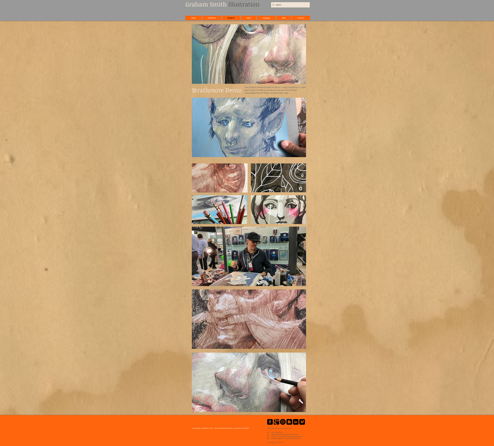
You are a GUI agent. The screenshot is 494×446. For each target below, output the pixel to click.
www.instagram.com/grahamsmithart (285, 438)
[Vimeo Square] (302, 422)
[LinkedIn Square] (296, 422)
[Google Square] (276, 422)
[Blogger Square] (289, 422)
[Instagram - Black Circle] (283, 422)
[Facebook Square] (270, 422)
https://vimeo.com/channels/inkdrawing (286, 436)
